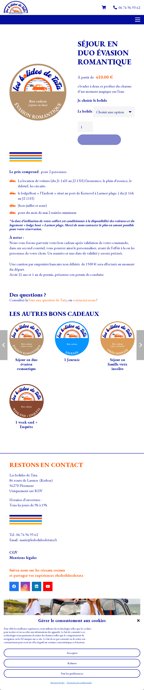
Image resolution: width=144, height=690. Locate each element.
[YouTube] (47, 586)
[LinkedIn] (36, 586)
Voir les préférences (72, 673)
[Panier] (104, 7)
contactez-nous (84, 300)
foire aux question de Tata (47, 300)
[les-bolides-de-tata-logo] (16, 7)
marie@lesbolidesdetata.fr (38, 539)
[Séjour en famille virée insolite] (117, 347)
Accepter (72, 653)
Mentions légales (57, 682)
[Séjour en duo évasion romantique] (26, 347)
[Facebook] (14, 586)
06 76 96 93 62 (27, 534)
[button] (138, 620)
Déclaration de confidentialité (79, 682)
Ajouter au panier (99, 139)
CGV (13, 552)
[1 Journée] (72, 347)
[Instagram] (25, 586)
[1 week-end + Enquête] (26, 407)
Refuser (72, 663)
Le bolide (85, 111)
